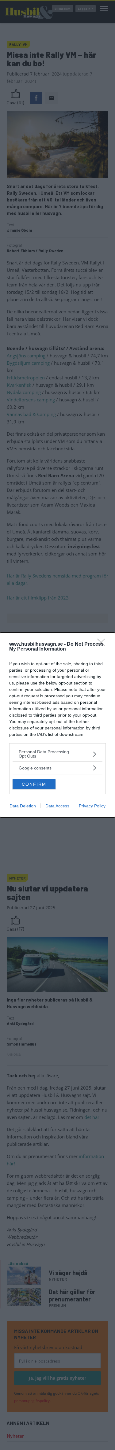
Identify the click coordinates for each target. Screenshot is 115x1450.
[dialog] (57, 725)
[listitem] (57, 754)
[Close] (103, 644)
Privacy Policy (92, 805)
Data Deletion (23, 805)
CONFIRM (34, 784)
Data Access (57, 805)
